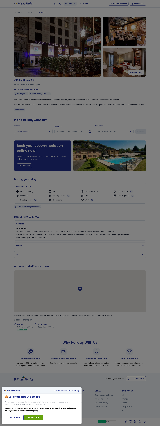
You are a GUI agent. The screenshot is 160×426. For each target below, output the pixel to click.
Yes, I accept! (33, 417)
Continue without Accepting (66, 391)
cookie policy (32, 411)
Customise (14, 417)
